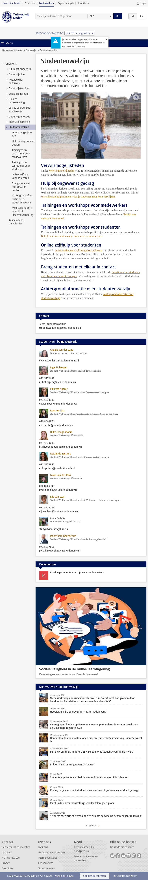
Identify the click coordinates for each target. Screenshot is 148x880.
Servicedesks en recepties (16, 847)
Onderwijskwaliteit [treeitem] (19, 88)
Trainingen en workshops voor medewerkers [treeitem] (21, 153)
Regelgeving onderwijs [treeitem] (15, 81)
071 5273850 (46, 464)
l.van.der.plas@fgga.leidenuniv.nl (58, 490)
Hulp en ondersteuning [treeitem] (17, 100)
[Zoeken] (117, 16)
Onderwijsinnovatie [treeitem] (19, 116)
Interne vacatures (47, 858)
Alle (92, 16)
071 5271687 (46, 378)
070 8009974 (46, 421)
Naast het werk (46, 868)
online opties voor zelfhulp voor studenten (78, 250)
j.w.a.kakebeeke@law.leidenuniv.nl (59, 550)
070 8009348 (46, 486)
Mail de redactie (10, 858)
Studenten (30, 3)
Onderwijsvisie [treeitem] (17, 74)
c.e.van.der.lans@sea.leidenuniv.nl (59, 360)
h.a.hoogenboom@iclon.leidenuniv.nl (60, 447)
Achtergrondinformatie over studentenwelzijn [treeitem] (22, 199)
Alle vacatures (45, 863)
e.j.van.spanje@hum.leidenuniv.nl (58, 403)
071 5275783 (46, 507)
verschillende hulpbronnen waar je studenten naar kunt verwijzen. (78, 196)
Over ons (43, 847)
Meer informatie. (64, 875)
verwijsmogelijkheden (61, 170)
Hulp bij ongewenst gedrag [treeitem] (23, 143)
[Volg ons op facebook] (117, 855)
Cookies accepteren (94, 876)
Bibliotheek (83, 3)
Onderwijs (31, 50)
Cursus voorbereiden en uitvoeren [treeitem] (20, 109)
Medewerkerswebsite (12, 50)
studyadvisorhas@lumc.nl (54, 529)
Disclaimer (7, 868)
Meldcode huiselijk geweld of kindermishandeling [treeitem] (22, 211)
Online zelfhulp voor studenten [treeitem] (20, 176)
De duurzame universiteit (52, 852)
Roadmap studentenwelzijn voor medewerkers (77, 572)
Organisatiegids (66, 3)
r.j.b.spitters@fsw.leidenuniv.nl (57, 468)
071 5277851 (46, 547)
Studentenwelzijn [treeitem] (19, 127)
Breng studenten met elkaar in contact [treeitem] (21, 187)
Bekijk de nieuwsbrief (122, 847)
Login (143, 3)
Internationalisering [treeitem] (19, 122)
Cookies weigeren (126, 876)
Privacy (6, 863)
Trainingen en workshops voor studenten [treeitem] (21, 166)
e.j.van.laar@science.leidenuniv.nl (59, 511)
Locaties (6, 852)
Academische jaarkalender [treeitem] (16, 221)
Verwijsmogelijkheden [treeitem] (22, 134)
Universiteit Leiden (11, 3)
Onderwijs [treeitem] (11, 64)
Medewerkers (46, 3)
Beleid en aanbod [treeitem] (18, 94)
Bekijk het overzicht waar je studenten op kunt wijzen (71, 236)
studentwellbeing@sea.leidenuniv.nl (60, 328)
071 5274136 (46, 400)
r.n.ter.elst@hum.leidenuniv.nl (56, 425)
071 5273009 (46, 443)
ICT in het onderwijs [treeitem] (20, 69)
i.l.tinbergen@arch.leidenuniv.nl (58, 382)
